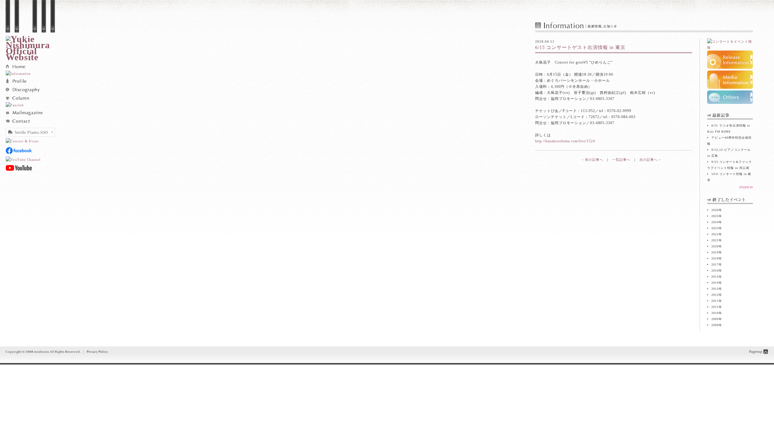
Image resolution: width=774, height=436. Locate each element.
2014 (715, 282)
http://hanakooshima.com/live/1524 (565, 141)
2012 (715, 294)
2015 (715, 276)
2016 (715, 270)
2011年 (716, 307)
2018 (715, 258)
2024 (715, 222)
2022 (715, 234)
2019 (715, 252)
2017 (715, 264)
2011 (715, 300)
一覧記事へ (621, 159)
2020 (715, 246)
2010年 (716, 313)
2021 (715, 240)
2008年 (716, 325)
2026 (715, 210)
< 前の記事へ (592, 159)
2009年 (716, 319)
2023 (715, 228)
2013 (715, 288)
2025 (715, 216)
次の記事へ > (650, 159)
